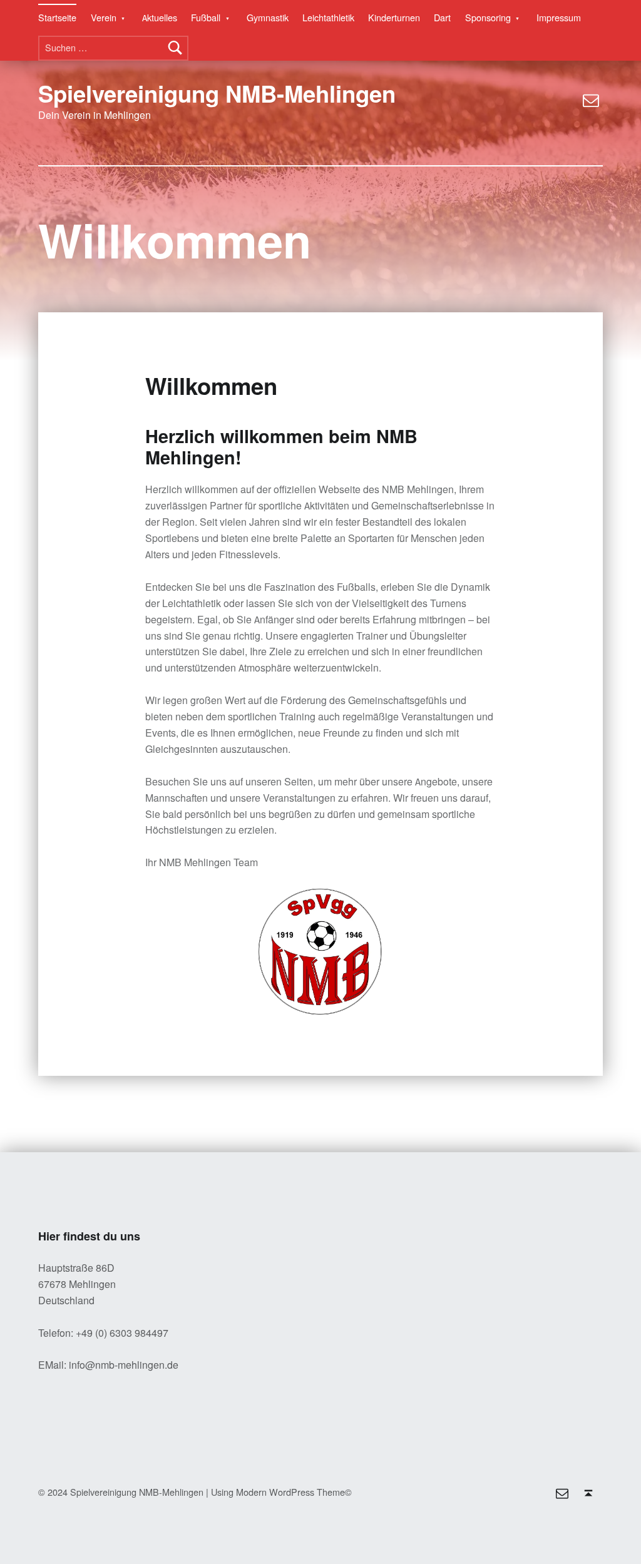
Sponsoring (488, 18)
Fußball (205, 18)
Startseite (57, 18)
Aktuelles (159, 18)
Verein (103, 18)
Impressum (558, 18)
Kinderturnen (394, 18)
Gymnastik (268, 18)
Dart (442, 18)
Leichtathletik (328, 18)
